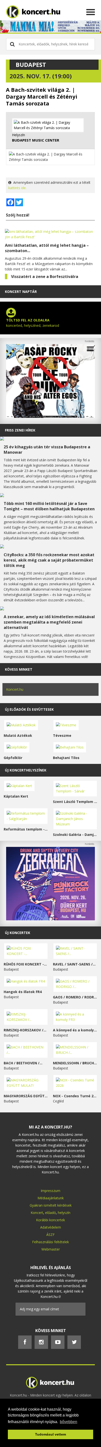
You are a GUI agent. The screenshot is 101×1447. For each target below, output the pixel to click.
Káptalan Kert (16, 796)
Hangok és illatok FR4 (23, 991)
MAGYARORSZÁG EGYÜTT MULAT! (26, 1096)
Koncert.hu (14, 689)
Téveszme (62, 735)
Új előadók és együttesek (29, 709)
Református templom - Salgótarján (26, 829)
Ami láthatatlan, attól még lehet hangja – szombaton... (47, 248)
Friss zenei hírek (20, 430)
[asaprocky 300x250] (50, 416)
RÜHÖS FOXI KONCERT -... (25, 964)
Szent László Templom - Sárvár (75, 801)
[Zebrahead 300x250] (50, 919)
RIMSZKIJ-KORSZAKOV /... (25, 1030)
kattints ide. (17, 187)
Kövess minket (18, 669)
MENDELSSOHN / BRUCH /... (75, 1063)
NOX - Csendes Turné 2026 (75, 1096)
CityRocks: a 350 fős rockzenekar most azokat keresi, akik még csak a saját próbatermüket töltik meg (49, 560)
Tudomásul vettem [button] (50, 1434)
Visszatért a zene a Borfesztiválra (44, 276)
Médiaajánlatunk (51, 1198)
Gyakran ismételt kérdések (51, 1205)
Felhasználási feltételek (50, 1242)
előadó (50, 1212)
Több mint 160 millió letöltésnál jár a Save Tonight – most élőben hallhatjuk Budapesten (49, 506)
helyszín (64, 1212)
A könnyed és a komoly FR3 (75, 1030)
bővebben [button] (68, 1422)
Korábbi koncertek (50, 1220)
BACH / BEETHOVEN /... (23, 1063)
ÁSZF (50, 1234)
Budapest (31, 65)
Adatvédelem (50, 1227)
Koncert (37, 1212)
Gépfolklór (13, 757)
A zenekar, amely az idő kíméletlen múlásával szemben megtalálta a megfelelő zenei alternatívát (49, 622)
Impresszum (50, 1190)
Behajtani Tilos (66, 757)
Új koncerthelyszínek (25, 770)
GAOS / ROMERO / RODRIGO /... (75, 997)
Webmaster (50, 1249)
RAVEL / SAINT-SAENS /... (74, 964)
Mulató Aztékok (18, 735)
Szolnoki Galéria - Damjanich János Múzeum (75, 834)
